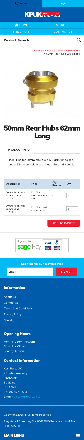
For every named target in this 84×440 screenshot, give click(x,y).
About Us (63, 25)
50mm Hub (74, 50)
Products (39, 50)
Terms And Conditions (18, 308)
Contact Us (63, 31)
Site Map (9, 320)
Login (63, 3)
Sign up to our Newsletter (42, 264)
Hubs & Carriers (56, 50)
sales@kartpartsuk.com (27, 396)
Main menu (14, 435)
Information (14, 287)
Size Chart (21, 31)
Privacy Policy (12, 314)
